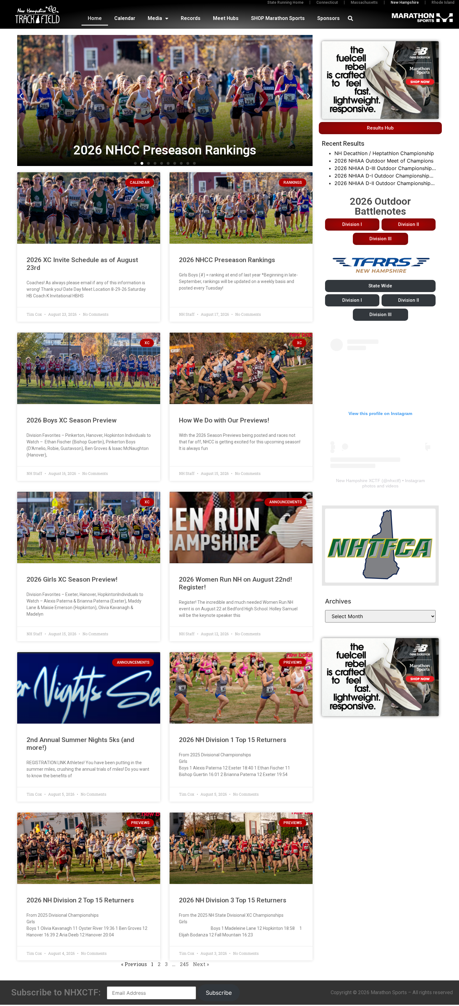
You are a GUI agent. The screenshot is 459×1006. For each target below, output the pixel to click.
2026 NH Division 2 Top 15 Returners (80, 900)
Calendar (124, 18)
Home (95, 18)
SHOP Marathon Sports (278, 18)
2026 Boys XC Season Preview (71, 420)
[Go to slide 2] (142, 163)
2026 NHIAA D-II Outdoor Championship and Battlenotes (382, 183)
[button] (350, 18)
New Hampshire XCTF (358, 480)
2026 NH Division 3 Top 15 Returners (232, 900)
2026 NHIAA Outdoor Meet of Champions (383, 161)
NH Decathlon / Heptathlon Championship (384, 153)
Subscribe (219, 992)
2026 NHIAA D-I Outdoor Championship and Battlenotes (381, 176)
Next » (201, 964)
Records (190, 18)
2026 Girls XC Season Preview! (72, 579)
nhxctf (393, 480)
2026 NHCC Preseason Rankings (227, 260)
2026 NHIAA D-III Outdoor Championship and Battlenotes (383, 168)
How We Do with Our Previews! (224, 420)
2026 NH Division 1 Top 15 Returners (232, 740)
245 (184, 964)
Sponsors (328, 18)
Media (155, 18)
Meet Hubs (226, 18)
